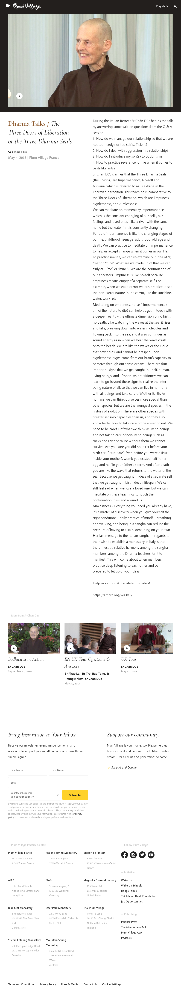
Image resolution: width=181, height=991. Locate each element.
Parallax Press (129, 922)
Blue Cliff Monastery (20, 908)
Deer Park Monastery (58, 908)
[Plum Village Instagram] (133, 855)
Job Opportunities (132, 901)
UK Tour (128, 659)
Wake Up (126, 880)
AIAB (11, 880)
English (160, 6)
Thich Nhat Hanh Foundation (138, 896)
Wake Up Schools (131, 885)
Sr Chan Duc (17, 152)
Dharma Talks (26, 123)
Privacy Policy (47, 984)
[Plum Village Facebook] (124, 855)
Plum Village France (20, 852)
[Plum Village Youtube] (151, 855)
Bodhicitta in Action (26, 659)
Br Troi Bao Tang (93, 673)
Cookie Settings (111, 984)
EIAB (48, 880)
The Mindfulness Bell (133, 927)
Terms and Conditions (21, 984)
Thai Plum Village (93, 908)
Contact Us (90, 984)
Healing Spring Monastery (61, 852)
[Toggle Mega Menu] (7, 5)
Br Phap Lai (72, 673)
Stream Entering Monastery (24, 940)
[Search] (175, 6)
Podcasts (126, 938)
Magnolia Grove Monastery (99, 880)
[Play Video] (90, 60)
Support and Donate (123, 767)
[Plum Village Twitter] (142, 855)
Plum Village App (131, 932)
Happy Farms (129, 891)
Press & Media (69, 984)
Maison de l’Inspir (94, 852)
